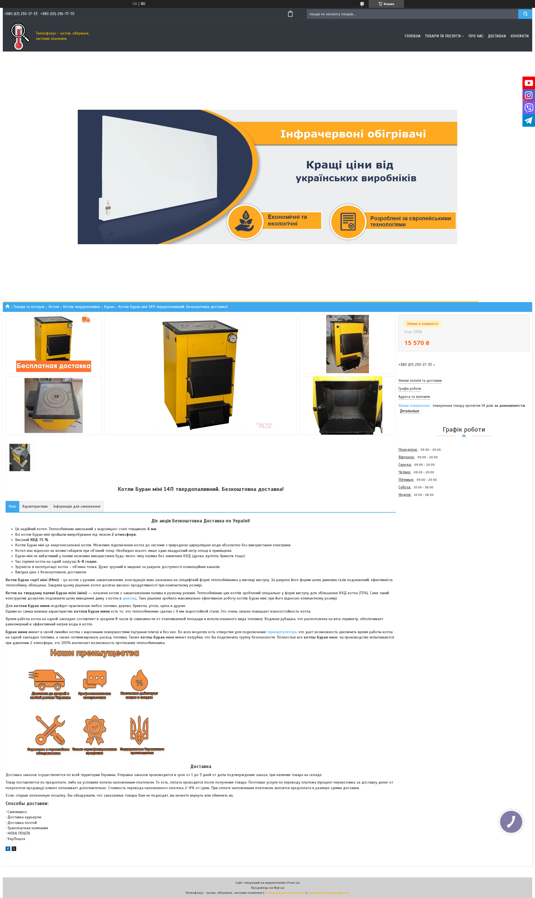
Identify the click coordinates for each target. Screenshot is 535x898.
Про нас (475, 36)
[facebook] (8, 849)
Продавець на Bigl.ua (267, 888)
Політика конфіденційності (328, 893)
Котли (53, 306)
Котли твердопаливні (81, 306)
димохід (130, 598)
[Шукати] (525, 14)
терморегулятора (281, 632)
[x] (14, 849)
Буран (109, 306)
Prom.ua (293, 883)
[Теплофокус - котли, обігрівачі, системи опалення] (18, 36)
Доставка (497, 36)
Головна (412, 36)
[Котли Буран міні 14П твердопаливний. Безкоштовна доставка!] (418, 528)
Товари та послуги (443, 36)
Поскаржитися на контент (285, 893)
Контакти (519, 36)
